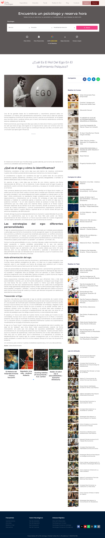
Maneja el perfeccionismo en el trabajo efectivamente (89, 440)
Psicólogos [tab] (10, 21)
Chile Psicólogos (9, 3)
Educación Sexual (86, 110)
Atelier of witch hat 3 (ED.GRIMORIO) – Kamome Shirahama (30, 376)
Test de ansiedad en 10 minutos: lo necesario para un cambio (89, 285)
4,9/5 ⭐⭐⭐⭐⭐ (52, 41)
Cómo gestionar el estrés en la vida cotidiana (89, 470)
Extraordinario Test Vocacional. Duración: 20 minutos (88, 293)
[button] (84, 79)
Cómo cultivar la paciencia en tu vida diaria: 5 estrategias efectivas (90, 463)
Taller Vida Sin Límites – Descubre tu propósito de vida (88, 142)
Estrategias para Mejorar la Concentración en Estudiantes (89, 501)
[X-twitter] (81, 526)
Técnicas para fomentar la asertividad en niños (88, 402)
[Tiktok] (98, 526)
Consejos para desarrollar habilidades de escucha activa (89, 447)
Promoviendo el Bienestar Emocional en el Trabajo (87, 356)
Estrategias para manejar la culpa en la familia (90, 371)
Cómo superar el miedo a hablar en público (89, 493)
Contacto (76, 3)
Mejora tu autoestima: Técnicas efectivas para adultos (89, 478)
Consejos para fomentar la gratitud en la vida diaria (88, 485)
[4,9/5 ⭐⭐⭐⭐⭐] (52, 37)
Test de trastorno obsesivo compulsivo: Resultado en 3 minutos (89, 301)
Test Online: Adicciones (87, 307)
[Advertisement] (33, 146)
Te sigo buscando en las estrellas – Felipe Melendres (45, 375)
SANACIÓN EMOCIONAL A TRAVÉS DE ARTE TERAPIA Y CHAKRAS (89, 149)
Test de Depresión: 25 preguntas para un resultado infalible (90, 331)
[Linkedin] (95, 526)
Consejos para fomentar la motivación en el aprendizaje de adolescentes (89, 365)
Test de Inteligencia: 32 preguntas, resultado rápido (90, 277)
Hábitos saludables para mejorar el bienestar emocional (89, 394)
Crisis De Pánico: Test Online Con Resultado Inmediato (89, 338)
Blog (67, 3)
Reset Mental (84, 156)
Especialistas (23, 3)
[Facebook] (78, 526)
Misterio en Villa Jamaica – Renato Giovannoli (88, 220)
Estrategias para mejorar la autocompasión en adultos (88, 417)
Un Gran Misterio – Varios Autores (59, 366)
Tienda (45, 3)
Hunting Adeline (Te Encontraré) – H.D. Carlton (15, 375)
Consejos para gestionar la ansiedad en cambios (88, 409)
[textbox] (19, 28)
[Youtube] (85, 526)
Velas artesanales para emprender (87, 95)
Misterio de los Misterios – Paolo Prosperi (88, 236)
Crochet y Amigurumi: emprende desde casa (87, 103)
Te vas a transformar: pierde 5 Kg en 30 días (89, 133)
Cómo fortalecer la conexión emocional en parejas (88, 424)
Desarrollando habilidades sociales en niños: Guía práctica (89, 386)
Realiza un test (56, 3)
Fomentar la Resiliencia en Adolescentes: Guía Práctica (88, 432)
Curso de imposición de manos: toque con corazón (89, 126)
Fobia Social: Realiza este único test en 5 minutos (88, 323)
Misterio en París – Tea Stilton (89, 243)
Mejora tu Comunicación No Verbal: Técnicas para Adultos (88, 379)
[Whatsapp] (88, 526)
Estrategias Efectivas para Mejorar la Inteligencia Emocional (90, 455)
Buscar (88, 27)
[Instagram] (91, 526)
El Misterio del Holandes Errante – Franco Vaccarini (88, 251)
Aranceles (35, 3)
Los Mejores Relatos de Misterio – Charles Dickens (88, 228)
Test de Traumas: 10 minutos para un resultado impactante (89, 270)
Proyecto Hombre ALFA (88, 163)
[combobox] (19, 28)
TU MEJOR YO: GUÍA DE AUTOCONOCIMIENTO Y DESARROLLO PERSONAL (88, 119)
